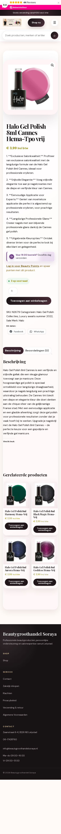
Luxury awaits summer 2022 (36, 316)
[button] (52, 65)
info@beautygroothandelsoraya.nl (20, 748)
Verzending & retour (13, 707)
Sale (8, 320)
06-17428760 (10, 739)
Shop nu (36, 22)
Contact (7, 679)
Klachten (7, 693)
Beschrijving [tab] (13, 350)
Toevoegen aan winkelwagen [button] (16, 526)
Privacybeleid (9, 700)
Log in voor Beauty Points (22, 266)
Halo (21, 320)
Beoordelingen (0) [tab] (37, 350)
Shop (5, 660)
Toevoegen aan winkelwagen (28, 300)
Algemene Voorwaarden (15, 714)
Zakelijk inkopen (11, 686)
